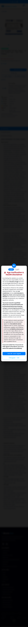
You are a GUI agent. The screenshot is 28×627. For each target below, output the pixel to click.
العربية (17, 269)
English (11, 269)
